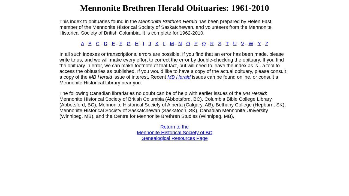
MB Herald (179, 77)
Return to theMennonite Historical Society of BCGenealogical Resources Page (174, 132)
